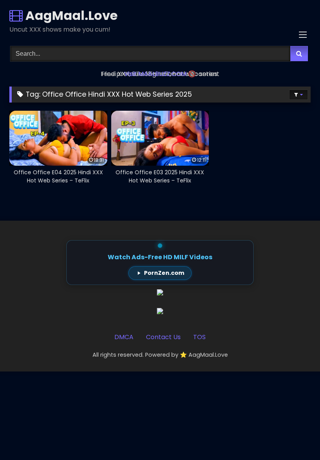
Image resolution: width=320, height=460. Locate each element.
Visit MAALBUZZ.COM (155, 73)
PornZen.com (164, 273)
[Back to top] (295, 436)
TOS (199, 337)
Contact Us (163, 337)
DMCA (123, 337)
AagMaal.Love (70, 15)
